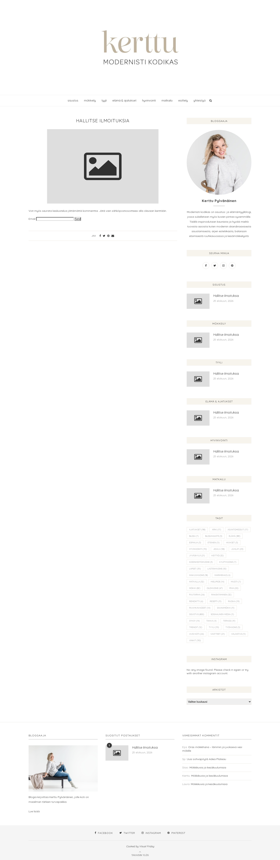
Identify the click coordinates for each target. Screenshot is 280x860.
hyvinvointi (149, 100)
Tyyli (214, 627)
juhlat (237, 549)
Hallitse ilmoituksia (226, 296)
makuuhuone (198, 575)
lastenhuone (216, 568)
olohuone (215, 588)
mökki (194, 588)
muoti (236, 581)
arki (216, 529)
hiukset (232, 542)
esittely (183, 100)
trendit (195, 627)
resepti (215, 601)
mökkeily (90, 100)
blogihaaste (213, 536)
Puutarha (197, 594)
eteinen (213, 542)
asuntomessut (238, 529)
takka (211, 620)
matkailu (167, 100)
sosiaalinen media (222, 614)
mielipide (217, 581)
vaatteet (217, 634)
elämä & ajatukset (124, 100)
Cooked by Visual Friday (140, 846)
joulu (219, 549)
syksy (194, 620)
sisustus (73, 100)
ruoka (233, 601)
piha (233, 588)
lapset (195, 568)
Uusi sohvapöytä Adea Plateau (206, 759)
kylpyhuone (227, 562)
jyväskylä (197, 555)
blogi (193, 536)
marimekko (222, 575)
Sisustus (196, 614)
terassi (229, 620)
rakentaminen (221, 594)
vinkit (195, 640)
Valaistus (238, 634)
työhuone (233, 627)
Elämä (234, 536)
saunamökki (225, 607)
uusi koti (196, 634)
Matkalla (196, 581)
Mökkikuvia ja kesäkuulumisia (208, 767)
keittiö (217, 555)
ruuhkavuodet (199, 607)
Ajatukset (197, 529)
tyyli (104, 100)
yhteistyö (200, 100)
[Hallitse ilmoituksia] (198, 301)
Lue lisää (34, 811)
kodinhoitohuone (201, 562)
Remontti (196, 601)
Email (32, 219)
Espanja (195, 542)
